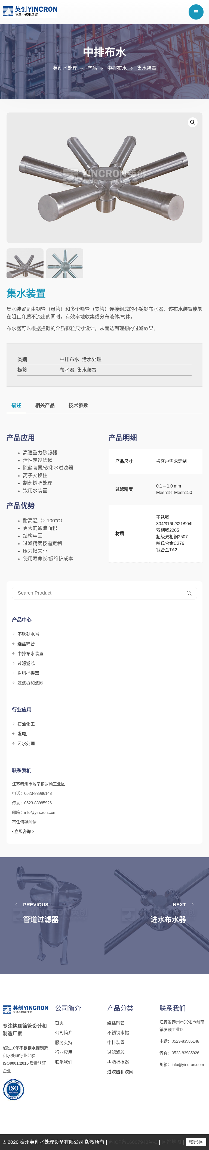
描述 (16, 405)
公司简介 (63, 1032)
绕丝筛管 (26, 644)
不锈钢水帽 (28, 634)
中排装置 (116, 1042)
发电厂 (23, 734)
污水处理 (92, 359)
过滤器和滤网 (30, 683)
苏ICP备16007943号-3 (133, 1142)
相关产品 (45, 405)
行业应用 (63, 1052)
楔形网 (196, 1142)
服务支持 (63, 1042)
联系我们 (63, 1062)
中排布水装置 (30, 653)
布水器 (67, 370)
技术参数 (78, 405)
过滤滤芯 (26, 663)
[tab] (16, 405)
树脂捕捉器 (28, 673)
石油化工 (26, 724)
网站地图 (171, 1142)
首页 (59, 1023)
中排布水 (69, 359)
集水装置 (87, 370)
